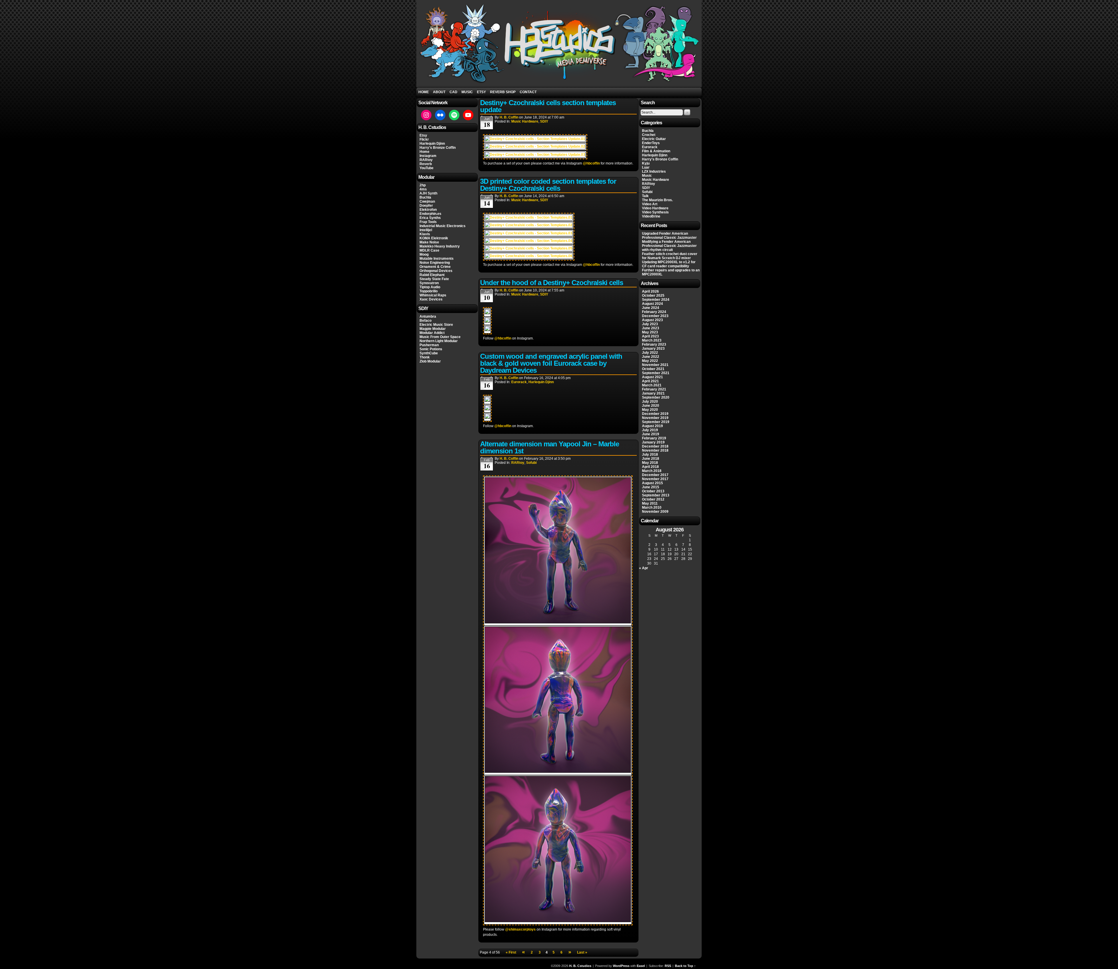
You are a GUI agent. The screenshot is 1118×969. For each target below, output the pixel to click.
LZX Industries (654, 171)
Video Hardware (655, 208)
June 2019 (650, 434)
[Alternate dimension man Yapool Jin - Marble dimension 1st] (558, 622)
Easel (641, 966)
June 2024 (650, 308)
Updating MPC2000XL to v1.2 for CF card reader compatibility (669, 264)
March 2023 (651, 340)
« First (511, 952)
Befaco (425, 321)
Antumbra (428, 316)
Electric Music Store (436, 325)
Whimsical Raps (433, 295)
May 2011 (650, 503)
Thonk (425, 357)
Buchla (425, 197)
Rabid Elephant (432, 275)
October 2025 (653, 295)
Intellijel (426, 230)
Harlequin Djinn (432, 144)
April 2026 (650, 291)
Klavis (425, 234)
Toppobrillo (429, 291)
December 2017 (655, 475)
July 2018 (650, 454)
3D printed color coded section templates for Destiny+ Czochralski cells (548, 184)
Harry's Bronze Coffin (438, 148)
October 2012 (653, 499)
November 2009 (655, 512)
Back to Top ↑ (685, 966)
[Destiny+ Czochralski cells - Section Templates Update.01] (535, 139)
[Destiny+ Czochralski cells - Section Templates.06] (529, 256)
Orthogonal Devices (436, 271)
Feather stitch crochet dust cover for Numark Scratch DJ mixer (669, 256)
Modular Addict (432, 333)
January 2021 (653, 393)
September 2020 (655, 397)
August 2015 (652, 483)
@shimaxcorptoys (520, 929)
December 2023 (655, 316)
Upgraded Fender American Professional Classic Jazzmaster (669, 235)
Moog (424, 254)
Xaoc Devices (431, 299)
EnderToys (651, 143)
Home (423, 92)
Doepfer (426, 206)
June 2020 (650, 406)
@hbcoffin (591, 163)
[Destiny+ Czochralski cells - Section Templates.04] (529, 241)
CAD (453, 92)
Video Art (649, 204)
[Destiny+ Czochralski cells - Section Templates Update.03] (535, 155)
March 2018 (651, 471)
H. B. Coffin (509, 117)
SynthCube (429, 353)
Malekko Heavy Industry (440, 246)
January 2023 (653, 348)
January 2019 (653, 442)
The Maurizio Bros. (657, 200)
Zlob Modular (430, 361)
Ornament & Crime (435, 267)
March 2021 (651, 385)
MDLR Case (429, 250)
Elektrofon (428, 210)
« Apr (643, 568)
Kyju (646, 163)
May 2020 (650, 410)
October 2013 (653, 491)
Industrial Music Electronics (443, 226)
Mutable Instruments (437, 259)
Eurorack (519, 382)
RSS (668, 966)
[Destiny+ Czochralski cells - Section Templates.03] (529, 233)
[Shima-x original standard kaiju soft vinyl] (558, 772)
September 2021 (655, 373)
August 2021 (652, 377)
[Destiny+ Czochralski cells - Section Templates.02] (529, 225)
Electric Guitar (654, 139)
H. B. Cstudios (580, 966)
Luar (646, 167)
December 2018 (655, 446)
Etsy (481, 92)
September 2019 (655, 422)
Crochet (648, 135)
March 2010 (651, 507)
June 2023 (650, 328)
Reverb (426, 164)
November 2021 (655, 365)
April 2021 (650, 381)
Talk (645, 196)
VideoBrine (651, 216)
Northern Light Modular (439, 341)
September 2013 (655, 495)
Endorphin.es (430, 214)
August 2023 (652, 320)
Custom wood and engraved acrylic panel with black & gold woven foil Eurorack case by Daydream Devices (551, 363)
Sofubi (531, 463)
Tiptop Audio (430, 287)
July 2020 (650, 401)
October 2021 (653, 369)
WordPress (621, 966)
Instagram (428, 156)
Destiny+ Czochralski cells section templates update (548, 106)
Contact (528, 92)
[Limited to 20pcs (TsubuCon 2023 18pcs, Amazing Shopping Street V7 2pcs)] (558, 921)
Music (467, 92)
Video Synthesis (655, 212)
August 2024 (652, 304)
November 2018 (655, 450)
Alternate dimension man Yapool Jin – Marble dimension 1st (549, 447)
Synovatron (429, 283)
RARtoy (426, 160)
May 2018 (650, 463)
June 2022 (650, 357)
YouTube (427, 168)
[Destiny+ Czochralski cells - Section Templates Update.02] (535, 146)
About (439, 92)
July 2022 (650, 353)
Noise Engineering (435, 263)
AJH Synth (428, 193)
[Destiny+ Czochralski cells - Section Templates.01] (529, 217)
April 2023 (650, 336)
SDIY (544, 121)
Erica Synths (430, 218)
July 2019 (650, 430)
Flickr (424, 139)
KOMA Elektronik (434, 238)
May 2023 (650, 332)
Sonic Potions (431, 349)
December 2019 (655, 414)
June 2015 (650, 487)
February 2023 (654, 344)
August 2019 (652, 426)
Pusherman (429, 345)
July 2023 (650, 324)
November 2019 (655, 418)
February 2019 (654, 438)
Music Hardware (524, 121)
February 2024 (654, 312)
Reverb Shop (503, 92)
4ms (423, 189)
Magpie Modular (433, 329)
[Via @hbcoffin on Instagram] (487, 313)
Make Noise (429, 242)
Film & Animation (656, 151)
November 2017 (655, 479)
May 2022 (650, 361)
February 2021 (654, 389)
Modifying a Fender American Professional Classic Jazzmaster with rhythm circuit (669, 246)
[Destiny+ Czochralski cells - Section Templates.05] (529, 248)
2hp (423, 185)
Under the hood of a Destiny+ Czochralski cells (551, 283)
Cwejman (427, 201)
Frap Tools (428, 222)
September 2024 (655, 300)
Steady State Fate (434, 279)
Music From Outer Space (440, 337)
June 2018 (650, 459)
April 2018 (650, 467)
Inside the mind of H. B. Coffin (559, 44)
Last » (582, 952)
